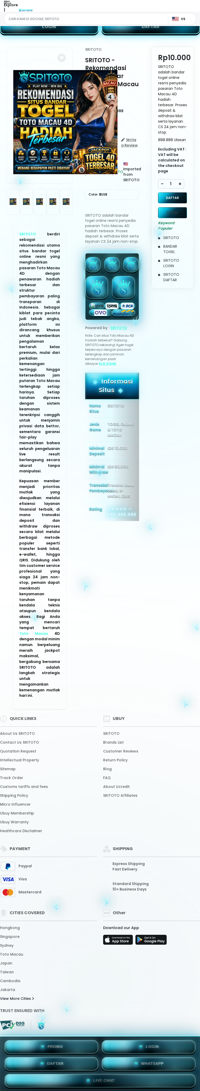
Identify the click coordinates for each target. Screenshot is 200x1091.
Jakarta (7, 989)
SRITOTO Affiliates (120, 795)
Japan (6, 963)
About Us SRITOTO (17, 733)
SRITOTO (27, 234)
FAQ (107, 777)
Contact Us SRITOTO (19, 742)
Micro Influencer (15, 804)
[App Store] (118, 941)
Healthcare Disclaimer (21, 830)
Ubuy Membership (17, 813)
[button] (62, 58)
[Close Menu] (4, 11)
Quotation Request (18, 751)
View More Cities (16, 998)
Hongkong (10, 927)
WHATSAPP (152, 1064)
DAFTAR (151, 27)
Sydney (7, 945)
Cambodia (10, 980)
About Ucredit (116, 786)
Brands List (113, 742)
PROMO (55, 1047)
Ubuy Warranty (14, 822)
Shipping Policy (14, 795)
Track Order (11, 777)
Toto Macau (33, 633)
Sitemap (8, 769)
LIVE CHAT (104, 1081)
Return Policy (115, 760)
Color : (98, 194)
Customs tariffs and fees (24, 786)
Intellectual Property (19, 760)
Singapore (10, 936)
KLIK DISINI (107, 363)
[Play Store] (151, 941)
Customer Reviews (120, 751)
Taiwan (7, 972)
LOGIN (49, 27)
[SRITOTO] (25, 10)
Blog (107, 769)
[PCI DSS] (12, 1025)
